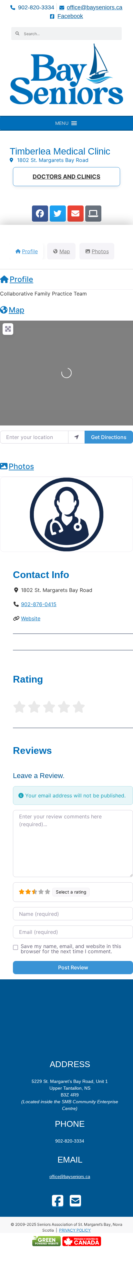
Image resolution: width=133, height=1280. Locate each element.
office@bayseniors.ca (69, 1176)
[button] (61, 123)
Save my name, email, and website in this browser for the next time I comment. (71, 949)
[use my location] (76, 437)
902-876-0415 (38, 604)
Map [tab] (64, 251)
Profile (21, 279)
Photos (21, 466)
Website (30, 618)
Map (16, 310)
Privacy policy (75, 1230)
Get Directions (109, 437)
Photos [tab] (100, 251)
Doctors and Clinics (66, 176)
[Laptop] (93, 213)
